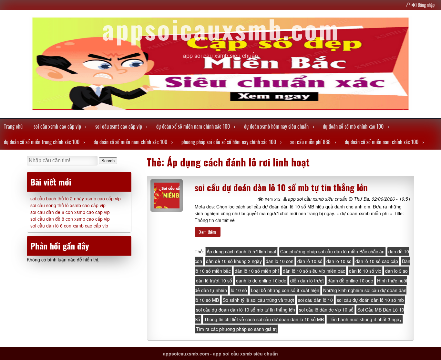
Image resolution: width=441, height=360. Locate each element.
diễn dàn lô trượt (307, 280)
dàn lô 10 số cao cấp (376, 261)
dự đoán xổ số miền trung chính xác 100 (41, 142)
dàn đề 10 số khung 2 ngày (234, 261)
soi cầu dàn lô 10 (315, 300)
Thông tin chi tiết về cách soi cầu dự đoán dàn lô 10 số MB (264, 319)
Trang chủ (13, 126)
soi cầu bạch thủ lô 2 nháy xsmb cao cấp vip (75, 198)
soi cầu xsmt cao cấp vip (118, 126)
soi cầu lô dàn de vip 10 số (326, 309)
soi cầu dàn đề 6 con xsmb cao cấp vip (70, 212)
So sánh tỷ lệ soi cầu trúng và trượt (258, 300)
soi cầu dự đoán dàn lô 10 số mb (370, 300)
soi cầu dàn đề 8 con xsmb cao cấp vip (70, 219)
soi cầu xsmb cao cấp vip (57, 126)
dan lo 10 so (339, 261)
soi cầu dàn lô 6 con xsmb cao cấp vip (69, 225)
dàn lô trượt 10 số (214, 280)
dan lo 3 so (396, 271)
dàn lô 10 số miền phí (257, 271)
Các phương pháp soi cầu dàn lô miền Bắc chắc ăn (332, 251)
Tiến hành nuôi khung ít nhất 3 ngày (365, 319)
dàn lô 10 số (310, 261)
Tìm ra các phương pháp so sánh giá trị (236, 329)
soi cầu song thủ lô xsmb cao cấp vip (68, 205)
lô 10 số (239, 290)
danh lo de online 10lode (261, 280)
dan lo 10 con (279, 261)
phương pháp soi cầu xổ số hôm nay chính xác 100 (228, 142)
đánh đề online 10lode (350, 280)
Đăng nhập (426, 4)
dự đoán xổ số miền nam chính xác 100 (193, 126)
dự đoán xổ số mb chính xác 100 (353, 126)
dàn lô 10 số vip (365, 271)
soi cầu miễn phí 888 (310, 142)
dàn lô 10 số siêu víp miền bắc (314, 271)
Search (108, 160)
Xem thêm (207, 231)
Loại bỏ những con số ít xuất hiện (285, 290)
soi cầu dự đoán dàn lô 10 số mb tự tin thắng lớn (281, 187)
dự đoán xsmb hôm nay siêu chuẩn (276, 126)
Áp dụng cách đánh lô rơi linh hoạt (241, 251)
